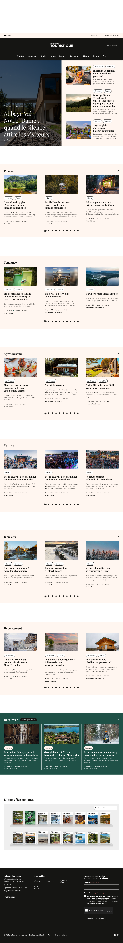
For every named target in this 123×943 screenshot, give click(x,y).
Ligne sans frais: (15, 888)
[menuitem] (113, 45)
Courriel (91, 882)
